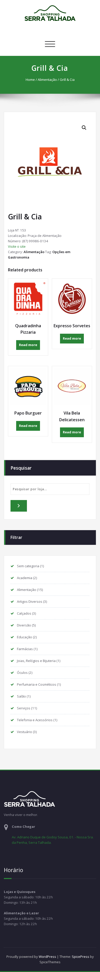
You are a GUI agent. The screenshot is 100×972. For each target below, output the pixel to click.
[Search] (19, 506)
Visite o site (17, 246)
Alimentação (47, 79)
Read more (28, 344)
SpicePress (80, 956)
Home (30, 79)
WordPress (47, 956)
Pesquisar (21, 468)
